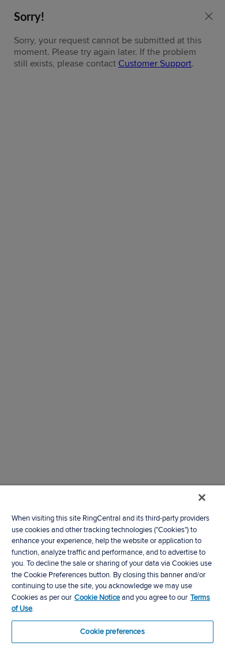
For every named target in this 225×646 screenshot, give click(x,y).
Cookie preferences (112, 631)
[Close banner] (201, 497)
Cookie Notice (97, 597)
